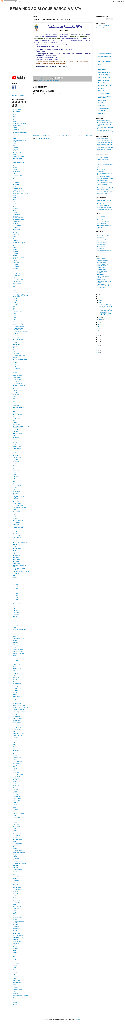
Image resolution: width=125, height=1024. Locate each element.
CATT (14, 285)
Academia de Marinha (102, 157)
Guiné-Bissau (16, 511)
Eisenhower (16, 405)
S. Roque (15, 867)
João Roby (15, 557)
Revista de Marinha (102, 242)
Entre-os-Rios (16, 409)
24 (98, 298)
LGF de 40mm (16, 614)
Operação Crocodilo (18, 761)
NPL (14, 744)
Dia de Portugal (17, 377)
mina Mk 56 (16, 677)
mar (14, 644)
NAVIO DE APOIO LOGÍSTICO (20, 705)
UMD (14, 967)
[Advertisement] (20, 43)
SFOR (14, 897)
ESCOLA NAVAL (17, 418)
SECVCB (15, 893)
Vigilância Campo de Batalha (20, 995)
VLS (14, 997)
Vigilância (15, 993)
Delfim (14, 366)
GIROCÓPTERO (17, 485)
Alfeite (14, 154)
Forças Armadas (17, 448)
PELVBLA (15, 794)
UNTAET (15, 973)
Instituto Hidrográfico (102, 180)
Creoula (15, 349)
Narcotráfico (16, 698)
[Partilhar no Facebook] (61, 78)
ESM (14, 420)
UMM (14, 969)
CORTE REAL (16, 344)
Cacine (15, 270)
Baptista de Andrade (18, 214)
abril (100, 317)
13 (98, 343)
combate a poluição (18, 323)
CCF (14, 287)
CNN (14, 321)
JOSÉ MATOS (16, 561)
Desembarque (16, 368)
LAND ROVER (16, 573)
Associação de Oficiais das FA (104, 122)
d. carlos (15, 357)
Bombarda (15, 251)
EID (14, 403)
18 (98, 333)
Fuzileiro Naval (17, 457)
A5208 (14, 118)
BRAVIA (15, 260)
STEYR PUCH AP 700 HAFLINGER (18, 922)
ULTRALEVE (16, 963)
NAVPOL (15, 737)
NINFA (14, 742)
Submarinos (16, 926)
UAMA (14, 958)
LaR (14, 575)
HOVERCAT (16, 533)
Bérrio (14, 231)
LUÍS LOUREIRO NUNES (19, 629)
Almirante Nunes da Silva (104, 56)
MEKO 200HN (16, 664)
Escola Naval (100, 171)
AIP (14, 145)
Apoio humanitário (17, 175)
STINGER (15, 924)
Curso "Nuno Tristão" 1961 (104, 138)
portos (14, 821)
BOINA (14, 247)
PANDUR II (16, 772)
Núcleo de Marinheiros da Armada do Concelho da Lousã (105, 131)
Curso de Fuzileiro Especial (20, 355)
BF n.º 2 (15, 233)
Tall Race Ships (17, 934)
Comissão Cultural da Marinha (20, 331)
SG (14, 899)
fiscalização (16, 437)
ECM (14, 396)
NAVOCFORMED (17, 735)
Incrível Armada (17, 541)
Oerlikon (15, 755)
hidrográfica (16, 524)
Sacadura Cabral (17, 869)
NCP (14, 739)
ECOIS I (15, 398)
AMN (14, 164)
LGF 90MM (16, 612)
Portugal (15, 822)
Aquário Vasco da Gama (103, 159)
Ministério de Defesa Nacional (104, 209)
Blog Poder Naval (102, 59)
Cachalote (15, 268)
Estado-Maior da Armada (103, 176)
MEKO (14, 662)
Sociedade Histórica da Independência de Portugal (104, 285)
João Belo (15, 552)
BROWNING (16, 262)
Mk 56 (14, 685)
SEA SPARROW (17, 888)
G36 (14, 469)
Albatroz (15, 151)
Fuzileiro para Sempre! (104, 77)
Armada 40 (16, 182)
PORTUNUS (16, 824)
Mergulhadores (17, 668)
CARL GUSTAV (17, 281)
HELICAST (15, 516)
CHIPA (14, 306)
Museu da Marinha (17, 696)
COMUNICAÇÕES (17, 333)
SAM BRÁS (16, 876)
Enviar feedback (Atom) (45, 138)
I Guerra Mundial (17, 539)
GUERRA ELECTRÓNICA (19, 507)
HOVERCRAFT (17, 535)
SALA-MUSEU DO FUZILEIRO (20, 873)
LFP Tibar (15, 610)
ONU (14, 759)
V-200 (14, 978)
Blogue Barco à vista (103, 25)
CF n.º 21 (15, 298)
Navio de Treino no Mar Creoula (105, 187)
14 (98, 341)
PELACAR (15, 783)
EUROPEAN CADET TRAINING (21, 426)
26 (98, 294)
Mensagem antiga (87, 135)
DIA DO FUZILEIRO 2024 (105, 304)
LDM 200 (15, 588)
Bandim (15, 212)
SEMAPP (15, 895)
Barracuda (15, 216)
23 (98, 322)
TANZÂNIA (15, 939)
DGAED (15, 374)
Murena (15, 694)
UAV (14, 961)
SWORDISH (16, 932)
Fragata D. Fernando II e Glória (105, 178)
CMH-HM (15, 317)
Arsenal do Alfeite (17, 188)
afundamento (16, 134)
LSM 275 (15, 625)
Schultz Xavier (16, 886)
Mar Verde (15, 646)
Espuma (15, 422)
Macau (14, 634)
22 (98, 324)
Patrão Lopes (16, 776)
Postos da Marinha (17, 826)
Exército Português (102, 204)
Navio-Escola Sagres (102, 189)
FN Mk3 (15, 444)
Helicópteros (16, 518)
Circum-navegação (18, 311)
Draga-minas (16, 389)
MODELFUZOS (17, 688)
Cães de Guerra (17, 275)
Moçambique (16, 687)
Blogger (78, 1019)
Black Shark (16, 234)
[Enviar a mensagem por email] (56, 78)
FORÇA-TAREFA (17, 446)
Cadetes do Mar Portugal (104, 61)
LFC (14, 605)
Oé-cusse (15, 754)
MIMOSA (15, 675)
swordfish (15, 930)
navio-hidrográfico (17, 718)
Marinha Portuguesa (54, 80)
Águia (14, 143)
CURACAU (16, 353)
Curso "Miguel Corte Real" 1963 (105, 142)
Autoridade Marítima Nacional (104, 163)
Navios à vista (101, 83)
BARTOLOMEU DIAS (18, 218)
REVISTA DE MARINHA (19, 852)
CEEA (14, 288)
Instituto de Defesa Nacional (104, 207)
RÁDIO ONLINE (17, 835)
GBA (14, 478)
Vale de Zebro (16, 980)
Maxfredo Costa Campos (19, 653)
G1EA (14, 465)
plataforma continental (18, 813)
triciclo (14, 950)
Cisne (14, 313)
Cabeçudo (15, 264)
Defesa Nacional (102, 69)
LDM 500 (15, 599)
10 (98, 350)
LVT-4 (14, 631)
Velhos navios (101, 113)
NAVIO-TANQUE (17, 729)
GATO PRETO (16, 476)
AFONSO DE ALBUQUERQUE (20, 133)
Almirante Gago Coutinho (104, 53)
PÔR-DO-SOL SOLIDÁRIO (105, 310)
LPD (14, 620)
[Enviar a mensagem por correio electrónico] (52, 78)
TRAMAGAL (16, 948)
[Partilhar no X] (59, 78)
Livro (14, 618)
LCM (14, 579)
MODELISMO (16, 690)
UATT (14, 960)
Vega (14, 984)
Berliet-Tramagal (17, 229)
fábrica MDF (16, 429)
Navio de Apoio (17, 703)
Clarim (14, 315)
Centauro (15, 292)
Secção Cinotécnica (18, 889)
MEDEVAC (15, 659)
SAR (14, 882)
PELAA (15, 781)
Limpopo (15, 616)
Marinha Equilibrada (18, 649)
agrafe (14, 138)
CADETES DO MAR (18, 273)
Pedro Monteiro (17, 780)
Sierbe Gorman (17, 906)
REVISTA (15, 848)
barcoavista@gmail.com (18, 95)
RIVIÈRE (15, 856)
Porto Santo (16, 819)
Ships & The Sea (102, 110)
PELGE (15, 787)
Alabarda (15, 147)
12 (98, 345)
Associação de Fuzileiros (103, 120)
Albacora (15, 149)
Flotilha (15, 439)
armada (15, 180)
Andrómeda (16, 166)
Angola (15, 169)
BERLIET (15, 227)
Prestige (15, 830)
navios (14, 731)
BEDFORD (15, 223)
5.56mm (15, 116)
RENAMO (15, 845)
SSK (14, 915)
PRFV (14, 832)
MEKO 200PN (16, 666)
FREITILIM (15, 454)
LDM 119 (15, 586)
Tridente (15, 952)
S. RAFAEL (16, 865)
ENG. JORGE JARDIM (18, 407)
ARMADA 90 (16, 184)
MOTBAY (15, 692)
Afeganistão (16, 129)
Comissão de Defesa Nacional (104, 200)
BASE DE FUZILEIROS (19, 220)
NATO (14, 700)
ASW (14, 195)
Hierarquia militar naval (19, 526)
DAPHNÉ (15, 362)
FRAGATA (15, 452)
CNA (14, 319)
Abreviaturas (16, 120)
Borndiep (15, 253)
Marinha (15, 647)
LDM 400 (15, 593)
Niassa (15, 741)
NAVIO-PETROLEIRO (18, 726)
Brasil (14, 259)
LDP (14, 601)
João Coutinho (16, 554)
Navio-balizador (17, 714)
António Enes (16, 171)
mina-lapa (15, 679)
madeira (15, 636)
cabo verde (16, 266)
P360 (14, 770)
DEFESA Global (102, 67)
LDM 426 (15, 597)
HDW (14, 515)
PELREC (15, 793)
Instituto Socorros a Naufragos (104, 182)
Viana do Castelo (17, 989)
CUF (14, 351)
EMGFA (99, 202)
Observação (16, 750)
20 (98, 328)
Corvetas (15, 348)
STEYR (15, 919)
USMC (14, 976)
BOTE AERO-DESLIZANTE (19, 257)
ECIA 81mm (16, 394)
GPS (14, 495)
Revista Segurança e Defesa (104, 250)
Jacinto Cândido (17, 548)
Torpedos (15, 947)
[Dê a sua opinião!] (57, 78)
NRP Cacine (101, 88)
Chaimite (15, 304)
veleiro (14, 986)
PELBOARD (16, 785)
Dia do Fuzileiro (17, 379)
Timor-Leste (16, 943)
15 (98, 339)
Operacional (100, 241)
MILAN (14, 672)
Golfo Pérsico (16, 491)
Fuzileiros (15, 459)
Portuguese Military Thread (104, 225)
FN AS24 (15, 442)
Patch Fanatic (100, 274)
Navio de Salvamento (18, 709)
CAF (14, 277)
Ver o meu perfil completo (102, 28)
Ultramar (15, 965)
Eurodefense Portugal (102, 260)
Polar (14, 815)
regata (14, 841)
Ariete (14, 179)
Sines (14, 910)
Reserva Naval (16, 847)
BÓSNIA (15, 255)
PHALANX (15, 802)
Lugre (14, 627)
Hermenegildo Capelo (18, 520)
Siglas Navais (16, 908)
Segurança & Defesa (102, 252)
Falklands (15, 431)
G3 (14, 467)
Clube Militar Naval (102, 258)
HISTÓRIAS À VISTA (18, 528)
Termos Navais (16, 941)
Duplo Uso (15, 392)
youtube (15, 1004)
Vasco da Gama (17, 982)
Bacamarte (15, 208)
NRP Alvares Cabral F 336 (104, 85)
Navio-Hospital (16, 720)
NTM (14, 748)
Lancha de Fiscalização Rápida (21, 571)
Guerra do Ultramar (18, 505)
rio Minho (15, 854)
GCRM (14, 482)
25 (98, 296)
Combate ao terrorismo (19, 326)
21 (98, 326)
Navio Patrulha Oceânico (19, 711)
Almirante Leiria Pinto (18, 158)
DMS (14, 387)
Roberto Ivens (16, 858)
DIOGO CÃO (16, 381)
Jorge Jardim (16, 559)
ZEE (14, 1006)
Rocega (15, 860)
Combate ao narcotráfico (19, 324)
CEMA (14, 290)
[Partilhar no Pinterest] (63, 78)
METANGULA (16, 670)
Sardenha (15, 884)
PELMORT (15, 789)
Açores (15, 127)
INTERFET (15, 544)
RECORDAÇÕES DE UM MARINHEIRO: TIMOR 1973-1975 (105, 314)
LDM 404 (15, 595)
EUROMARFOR (17, 424)
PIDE (14, 808)
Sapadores (16, 880)
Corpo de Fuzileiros (18, 339)
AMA (14, 160)
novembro (101, 300)
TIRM (14, 945)
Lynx (14, 633)
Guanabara (16, 500)
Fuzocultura (16, 461)
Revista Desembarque (102, 244)
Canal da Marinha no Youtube (104, 168)
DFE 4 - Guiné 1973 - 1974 (104, 72)
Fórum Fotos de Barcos (103, 221)
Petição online (16, 800)
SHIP (14, 904)
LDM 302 (15, 592)
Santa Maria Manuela (103, 108)
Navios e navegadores (104, 80)
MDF (14, 657)
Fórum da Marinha (101, 218)
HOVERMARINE (17, 537)
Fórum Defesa (100, 220)
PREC (14, 828)
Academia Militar (17, 125)
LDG (14, 580)
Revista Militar (100, 248)
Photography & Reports (104, 93)
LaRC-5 (15, 577)
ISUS (14, 546)
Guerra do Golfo (17, 503)
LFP (14, 608)
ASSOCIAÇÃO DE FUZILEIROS (21, 193)
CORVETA (15, 346)
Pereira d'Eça (16, 796)
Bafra (14, 210)
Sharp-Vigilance (17, 902)
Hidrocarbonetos (17, 522)
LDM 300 (15, 590)
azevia (14, 205)
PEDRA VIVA (16, 778)
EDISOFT (15, 400)
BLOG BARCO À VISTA (19, 242)
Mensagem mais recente (39, 135)
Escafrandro (16, 413)
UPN (14, 974)
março (100, 319)
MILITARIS (15, 674)
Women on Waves (17, 1001)
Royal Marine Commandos (19, 863)
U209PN (15, 954)
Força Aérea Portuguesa (103, 205)
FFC (14, 435)
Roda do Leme (101, 103)
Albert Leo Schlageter (18, 153)
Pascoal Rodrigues (18, 774)
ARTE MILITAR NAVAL (18, 190)
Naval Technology (101, 239)
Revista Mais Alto (101, 246)
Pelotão (15, 791)
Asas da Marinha (17, 192)
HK (14, 529)
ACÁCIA (15, 121)
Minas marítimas (17, 683)
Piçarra (15, 804)
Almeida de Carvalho (18, 156)
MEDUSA (15, 660)
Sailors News (101, 105)
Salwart (15, 874)
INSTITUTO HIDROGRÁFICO (20, 542)
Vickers (15, 991)
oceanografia (16, 752)
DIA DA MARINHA (17, 376)
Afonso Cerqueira (17, 131)
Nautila (15, 701)
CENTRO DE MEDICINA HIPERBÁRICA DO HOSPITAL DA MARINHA (20, 296)
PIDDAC (15, 806)
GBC (14, 480)
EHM (14, 402)
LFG (14, 607)
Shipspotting (100, 227)
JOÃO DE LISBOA (17, 555)
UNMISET (15, 971)
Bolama (15, 249)
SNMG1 (15, 914)
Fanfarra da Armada (18, 433)
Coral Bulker (16, 337)
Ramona (15, 837)
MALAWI (15, 640)
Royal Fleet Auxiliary (18, 861)
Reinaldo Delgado (17, 843)
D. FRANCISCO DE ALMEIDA (20, 359)
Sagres (15, 871)
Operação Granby (17, 763)
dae (14, 361)
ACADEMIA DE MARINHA (44, 80)
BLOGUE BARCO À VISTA (19, 244)
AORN (14, 173)
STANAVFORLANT (17, 917)
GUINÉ (15, 509)
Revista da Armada (18, 850)
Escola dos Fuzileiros (18, 416)
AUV (14, 201)
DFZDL (15, 372)
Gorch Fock (16, 493)
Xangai (15, 1002)
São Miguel (16, 878)
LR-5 (14, 623)
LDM (14, 582)
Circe (14, 310)
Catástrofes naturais (18, 283)
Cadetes (15, 272)
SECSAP (15, 891)
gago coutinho (16, 470)
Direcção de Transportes (19, 385)
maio (100, 302)
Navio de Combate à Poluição (20, 707)
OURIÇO (15, 768)
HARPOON (16, 513)
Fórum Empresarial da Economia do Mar (102, 265)
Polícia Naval (16, 817)
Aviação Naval (16, 203)
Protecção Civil (17, 834)
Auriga (14, 199)
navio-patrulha (16, 724)
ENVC (14, 411)
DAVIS (14, 364)
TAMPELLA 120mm (18, 937)
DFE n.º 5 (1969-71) (103, 75)
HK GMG (15, 531)
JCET (14, 550)
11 (98, 348)
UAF (14, 956)
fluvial (14, 441)
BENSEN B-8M (17, 225)
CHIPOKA (15, 308)
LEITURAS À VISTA (18, 603)
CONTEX (15, 335)
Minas (14, 681)
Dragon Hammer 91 (18, 390)
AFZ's (14, 136)
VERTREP (15, 987)
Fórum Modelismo (101, 223)
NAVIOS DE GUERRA (18, 733)
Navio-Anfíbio (16, 713)
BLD (14, 238)
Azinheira (15, 206)
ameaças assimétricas (18, 162)
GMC (14, 489)
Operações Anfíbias (18, 765)
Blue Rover (16, 246)
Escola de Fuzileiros (18, 415)
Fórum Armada (101, 216)
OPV (14, 767)
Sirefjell (15, 912)
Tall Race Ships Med (18, 935)
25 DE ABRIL (16, 111)
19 (98, 331)
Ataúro (14, 197)
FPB (14, 450)
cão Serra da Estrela (18, 279)
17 (98, 335)
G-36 (14, 463)
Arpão (14, 186)
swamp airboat (16, 928)
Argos (14, 177)
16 (98, 337)
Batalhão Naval (17, 221)
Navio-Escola (16, 716)
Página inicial (64, 135)
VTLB (14, 999)
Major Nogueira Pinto (18, 638)
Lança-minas (16, 563)
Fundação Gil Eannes (102, 262)
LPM (14, 621)
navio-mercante (17, 722)
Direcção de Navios (18, 383)
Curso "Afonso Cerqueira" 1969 (105, 147)
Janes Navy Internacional (103, 234)
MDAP (14, 655)
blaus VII (15, 236)
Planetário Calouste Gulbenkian (105, 191)
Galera (14, 472)
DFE (14, 370)
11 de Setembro (17, 109)
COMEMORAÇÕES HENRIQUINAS (18, 329)
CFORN (15, 302)
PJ (13, 811)
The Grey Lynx (101, 287)
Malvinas (15, 642)
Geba (14, 483)
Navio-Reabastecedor (18, 727)
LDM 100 (15, 584)
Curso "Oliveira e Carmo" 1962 (105, 140)
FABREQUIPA (16, 428)
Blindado (15, 240)
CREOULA (100, 64)
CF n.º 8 (15, 300)
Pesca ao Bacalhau (18, 798)
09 (98, 352)
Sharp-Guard (16, 901)
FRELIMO (15, 456)
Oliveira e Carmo (17, 757)
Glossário (15, 487)
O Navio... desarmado (103, 90)
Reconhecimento (17, 839)
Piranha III (15, 809)
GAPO (14, 474)
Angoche (15, 167)
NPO (14, 746)
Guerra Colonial (17, 502)
